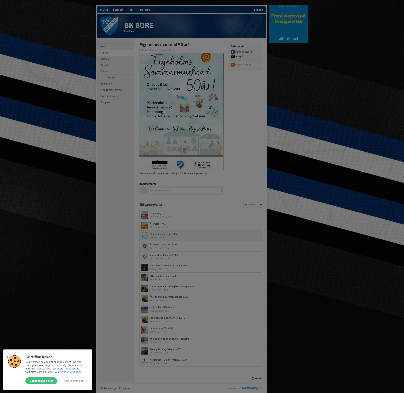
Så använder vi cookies (67, 371)
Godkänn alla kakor (41, 380)
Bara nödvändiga (73, 380)
